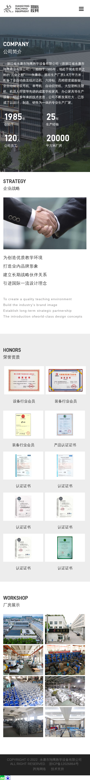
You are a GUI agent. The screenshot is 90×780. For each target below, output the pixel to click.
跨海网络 (39, 769)
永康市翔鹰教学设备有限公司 (61, 759)
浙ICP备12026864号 (64, 764)
